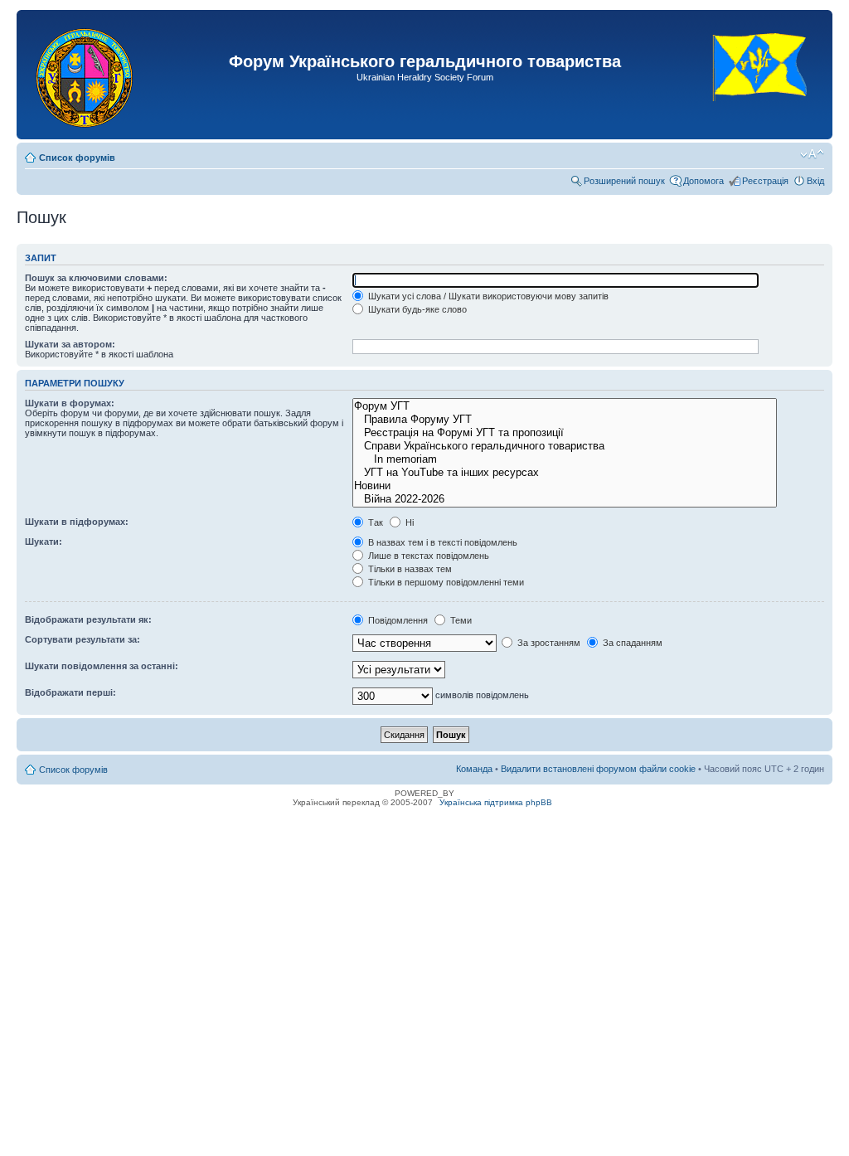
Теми (460, 620)
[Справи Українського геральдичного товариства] (564, 446)
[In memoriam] (564, 459)
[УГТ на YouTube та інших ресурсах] (564, 472)
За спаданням (631, 643)
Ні (408, 522)
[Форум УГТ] (564, 406)
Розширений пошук (624, 181)
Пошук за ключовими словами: (96, 278)
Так (374, 522)
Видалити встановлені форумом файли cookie (598, 769)
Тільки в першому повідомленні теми (445, 582)
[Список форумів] (85, 75)
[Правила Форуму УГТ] (564, 419)
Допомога (703, 181)
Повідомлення (397, 620)
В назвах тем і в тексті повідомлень (441, 542)
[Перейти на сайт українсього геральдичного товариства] (760, 115)
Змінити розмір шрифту (812, 154)
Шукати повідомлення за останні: (101, 666)
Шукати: (43, 541)
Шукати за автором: (70, 344)
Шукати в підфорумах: (77, 522)
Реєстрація (765, 181)
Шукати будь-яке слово (416, 309)
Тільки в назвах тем (409, 569)
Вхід (815, 181)
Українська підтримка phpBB (495, 802)
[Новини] (564, 486)
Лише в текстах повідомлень (427, 556)
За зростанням (547, 643)
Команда (474, 769)
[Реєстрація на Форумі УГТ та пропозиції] (564, 433)
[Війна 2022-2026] (564, 499)
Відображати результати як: (88, 619)
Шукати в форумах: (69, 403)
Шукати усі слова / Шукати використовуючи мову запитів (487, 296)
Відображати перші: (70, 692)
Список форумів (77, 158)
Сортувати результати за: (82, 639)
